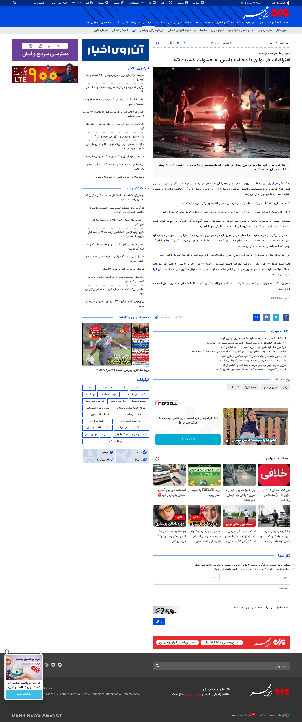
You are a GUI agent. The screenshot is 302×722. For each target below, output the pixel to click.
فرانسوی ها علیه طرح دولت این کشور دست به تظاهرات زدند (252, 347)
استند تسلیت (139, 401)
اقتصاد (188, 23)
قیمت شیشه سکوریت (112, 388)
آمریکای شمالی (120, 30)
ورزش (171, 23)
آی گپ (164, 3)
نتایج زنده (76, 3)
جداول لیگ (57, 3)
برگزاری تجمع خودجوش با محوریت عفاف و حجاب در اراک (115, 89)
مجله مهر (106, 23)
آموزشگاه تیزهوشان (130, 421)
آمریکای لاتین (101, 30)
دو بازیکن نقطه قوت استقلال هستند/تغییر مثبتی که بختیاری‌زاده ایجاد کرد (115, 197)
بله (150, 3)
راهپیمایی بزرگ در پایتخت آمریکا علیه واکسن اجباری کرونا (253, 356)
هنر (262, 23)
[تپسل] (157, 403)
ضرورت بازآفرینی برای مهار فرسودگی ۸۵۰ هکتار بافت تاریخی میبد (115, 77)
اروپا (134, 30)
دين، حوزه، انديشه (247, 23)
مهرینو (105, 434)
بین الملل (283, 43)
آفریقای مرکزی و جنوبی (152, 30)
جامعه (198, 23)
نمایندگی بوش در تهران (131, 428)
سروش (180, 3)
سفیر (89, 388)
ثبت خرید (188, 439)
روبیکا (101, 3)
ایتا (88, 3)
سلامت (209, 23)
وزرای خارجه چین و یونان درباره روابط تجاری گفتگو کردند (254, 365)
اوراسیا (203, 30)
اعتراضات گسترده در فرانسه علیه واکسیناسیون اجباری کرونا (253, 338)
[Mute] (233, 441)
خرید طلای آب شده (134, 394)
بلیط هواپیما (97, 421)
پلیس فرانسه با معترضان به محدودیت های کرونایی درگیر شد (251, 361)
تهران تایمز (91, 434)
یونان (285, 387)
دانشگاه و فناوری (225, 23)
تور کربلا (90, 394)
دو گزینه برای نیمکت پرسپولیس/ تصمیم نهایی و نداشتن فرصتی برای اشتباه (117, 210)
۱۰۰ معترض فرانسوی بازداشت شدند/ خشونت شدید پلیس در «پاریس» (246, 343)
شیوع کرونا (251, 387)
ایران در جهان (265, 30)
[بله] (53, 665)
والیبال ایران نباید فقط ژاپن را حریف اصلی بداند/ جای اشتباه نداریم (114, 259)
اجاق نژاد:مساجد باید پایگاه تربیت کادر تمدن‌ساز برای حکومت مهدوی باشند (115, 146)
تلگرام (196, 3)
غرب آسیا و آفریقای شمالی (182, 30)
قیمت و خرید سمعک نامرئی (131, 434)
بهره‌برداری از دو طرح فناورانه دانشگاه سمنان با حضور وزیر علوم (115, 167)
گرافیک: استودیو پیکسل (239, 715)
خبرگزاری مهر (271, 183)
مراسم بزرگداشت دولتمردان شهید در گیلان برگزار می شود (114, 291)
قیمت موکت (109, 394)
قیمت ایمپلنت (133, 414)
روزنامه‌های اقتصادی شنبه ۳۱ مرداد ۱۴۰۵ (120, 370)
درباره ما (47, 688)
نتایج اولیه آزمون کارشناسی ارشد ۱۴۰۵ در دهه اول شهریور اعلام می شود (116, 234)
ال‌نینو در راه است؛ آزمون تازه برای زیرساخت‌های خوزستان (117, 222)
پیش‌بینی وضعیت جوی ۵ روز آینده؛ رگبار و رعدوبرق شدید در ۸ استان (115, 279)
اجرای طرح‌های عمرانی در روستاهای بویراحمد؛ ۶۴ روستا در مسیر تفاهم (113, 114)
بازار (180, 23)
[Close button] (41, 651)
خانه (286, 23)
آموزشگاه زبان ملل (97, 428)
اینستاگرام (134, 3)
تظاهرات (234, 387)
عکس (125, 23)
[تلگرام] (59, 665)
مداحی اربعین (118, 401)
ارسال (159, 621)
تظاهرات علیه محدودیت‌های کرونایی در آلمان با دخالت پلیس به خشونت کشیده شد (238, 351)
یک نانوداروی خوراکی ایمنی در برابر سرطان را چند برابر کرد (114, 126)
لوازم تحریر (139, 388)
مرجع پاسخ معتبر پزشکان (131, 408)
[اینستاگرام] (47, 665)
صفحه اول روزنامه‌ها (133, 317)
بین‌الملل (148, 23)
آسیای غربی (217, 30)
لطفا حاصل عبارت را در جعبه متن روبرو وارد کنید (261, 608)
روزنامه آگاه (115, 441)
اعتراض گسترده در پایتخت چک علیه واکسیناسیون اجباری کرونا (251, 369)
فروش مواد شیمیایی (97, 408)
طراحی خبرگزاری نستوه (271, 715)
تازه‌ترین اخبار (138, 68)
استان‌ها (135, 23)
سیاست (161, 23)
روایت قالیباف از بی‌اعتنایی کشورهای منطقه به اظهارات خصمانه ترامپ (113, 102)
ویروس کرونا (270, 387)
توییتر (116, 3)
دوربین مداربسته (94, 401)
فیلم (116, 23)
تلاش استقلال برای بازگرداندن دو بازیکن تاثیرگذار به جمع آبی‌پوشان (115, 246)
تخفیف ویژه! (24, 694)
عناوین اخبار (282, 30)
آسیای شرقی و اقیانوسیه (241, 30)
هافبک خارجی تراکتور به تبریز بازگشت (123, 269)
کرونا (169, 240)
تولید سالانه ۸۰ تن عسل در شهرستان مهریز (119, 177)
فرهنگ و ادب (274, 23)
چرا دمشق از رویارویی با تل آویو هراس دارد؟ (119, 136)
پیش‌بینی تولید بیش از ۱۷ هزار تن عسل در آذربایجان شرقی (114, 303)
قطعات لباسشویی (99, 414)
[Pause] (227, 441)
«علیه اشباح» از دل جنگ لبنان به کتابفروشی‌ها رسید (115, 156)
